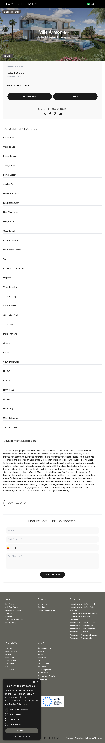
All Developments (44, 670)
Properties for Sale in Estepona (82, 632)
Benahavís (42, 667)
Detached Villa (11, 651)
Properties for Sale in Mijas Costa (82, 622)
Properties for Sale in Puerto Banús (83, 613)
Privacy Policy (10, 622)
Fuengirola (42, 657)
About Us (9, 613)
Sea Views (9, 670)
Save (75, 96)
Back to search (11, 12)
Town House (10, 663)
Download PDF (17, 503)
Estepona (41, 660)
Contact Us (9, 616)
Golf (7, 667)
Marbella (41, 654)
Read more (27, 704)
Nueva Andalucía (44, 648)
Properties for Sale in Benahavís (82, 638)
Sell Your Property (12, 607)
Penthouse (9, 657)
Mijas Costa (42, 651)
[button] (21, 736)
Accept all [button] (22, 731)
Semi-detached (11, 660)
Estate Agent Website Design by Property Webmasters (84, 738)
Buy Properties (11, 604)
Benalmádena (43, 663)
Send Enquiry (52, 574)
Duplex (8, 654)
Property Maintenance (46, 610)
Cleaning (41, 607)
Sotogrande (42, 679)
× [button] (37, 682)
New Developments (13, 610)
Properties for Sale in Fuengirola (82, 629)
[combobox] (9, 547)
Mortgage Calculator (14, 76)
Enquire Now (29, 96)
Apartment (9, 648)
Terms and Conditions (14, 619)
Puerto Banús (43, 673)
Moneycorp (42, 604)
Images (7, 56)
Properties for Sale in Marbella (81, 626)
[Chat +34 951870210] (88, 4)
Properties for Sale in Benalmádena (83, 635)
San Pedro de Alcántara (47, 676)
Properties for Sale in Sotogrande (83, 604)
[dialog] (22, 709)
